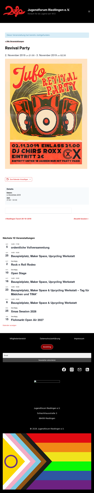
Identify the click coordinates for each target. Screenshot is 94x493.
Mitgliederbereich (18, 338)
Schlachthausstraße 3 (47, 413)
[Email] (79, 369)
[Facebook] (64, 369)
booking (47, 347)
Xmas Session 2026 (23, 311)
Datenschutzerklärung (50, 338)
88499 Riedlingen (47, 418)
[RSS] (87, 369)
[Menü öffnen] (89, 11)
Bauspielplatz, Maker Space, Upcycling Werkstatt (43, 256)
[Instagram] (72, 369)
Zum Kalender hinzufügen (19, 179)
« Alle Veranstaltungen (14, 41)
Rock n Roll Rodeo (23, 264)
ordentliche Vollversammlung (30, 247)
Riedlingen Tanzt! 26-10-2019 (18, 219)
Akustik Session (81, 219)
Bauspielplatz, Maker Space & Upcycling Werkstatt (44, 303)
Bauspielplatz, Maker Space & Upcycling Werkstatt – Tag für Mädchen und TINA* (50, 292)
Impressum (79, 338)
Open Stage (18, 273)
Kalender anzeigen (9, 325)
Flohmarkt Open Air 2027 (27, 320)
